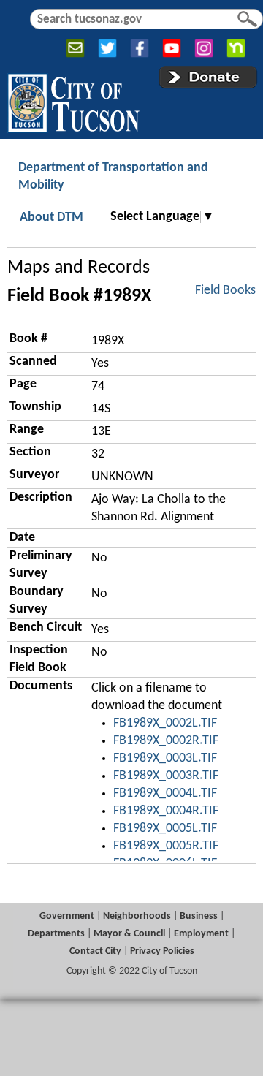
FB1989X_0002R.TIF (165, 741)
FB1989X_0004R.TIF (165, 811)
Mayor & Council (129, 933)
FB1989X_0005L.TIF (165, 828)
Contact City (95, 951)
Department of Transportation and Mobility (113, 177)
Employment (201, 933)
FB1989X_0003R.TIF (165, 776)
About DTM (51, 217)
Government (66, 916)
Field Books (225, 290)
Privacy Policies (162, 951)
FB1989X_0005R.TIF (165, 846)
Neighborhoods (137, 916)
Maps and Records (78, 268)
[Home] (73, 100)
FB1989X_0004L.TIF (165, 793)
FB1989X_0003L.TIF (165, 758)
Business (199, 916)
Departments (56, 933)
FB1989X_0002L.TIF (165, 723)
